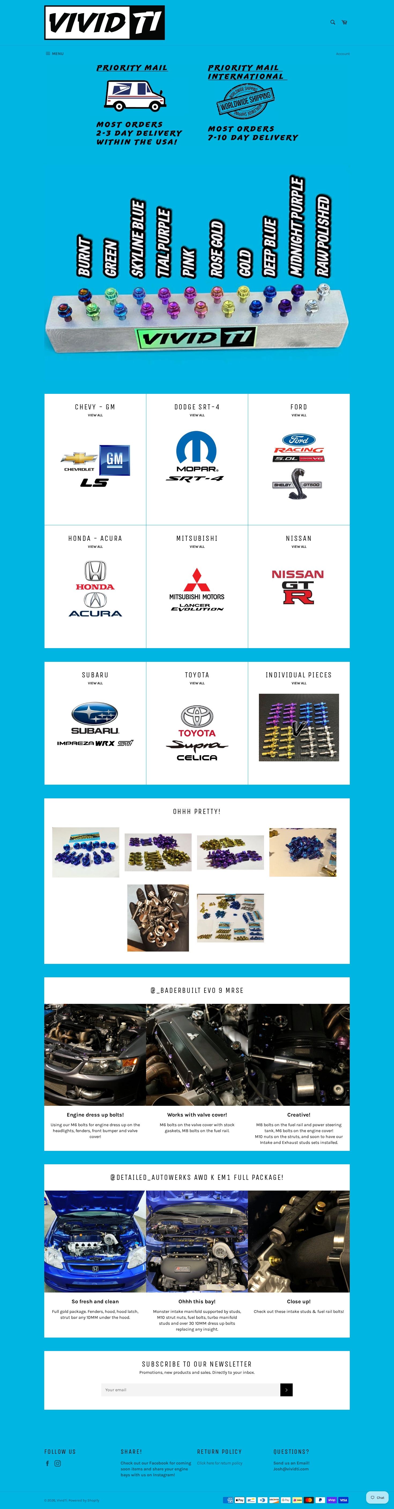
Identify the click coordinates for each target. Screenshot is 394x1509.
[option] (197, 105)
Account (343, 54)
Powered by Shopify (84, 1500)
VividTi (62, 1500)
